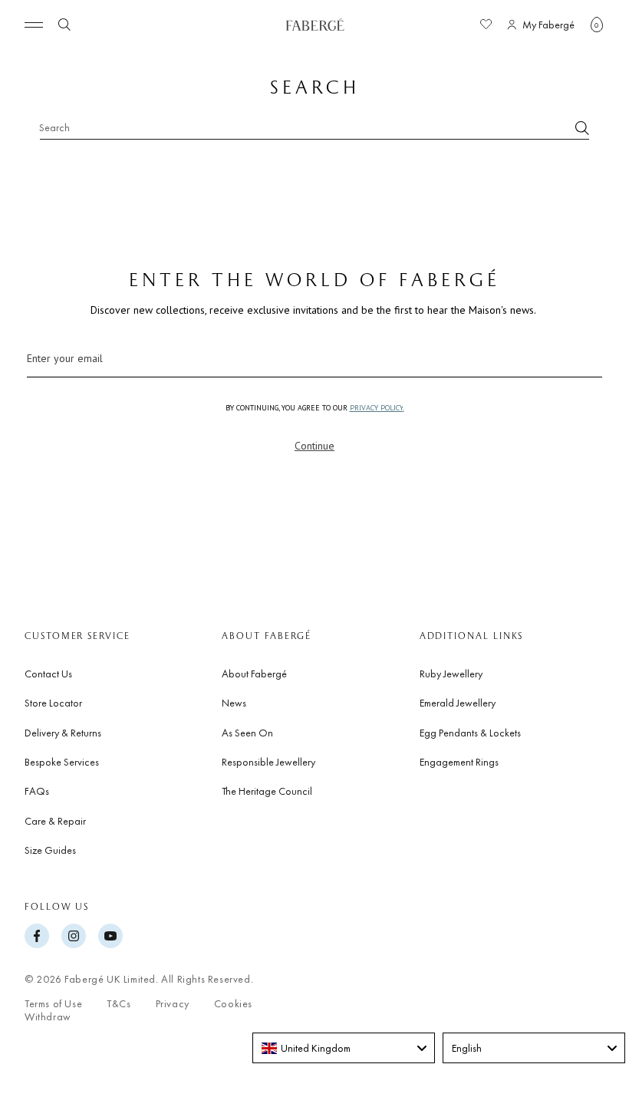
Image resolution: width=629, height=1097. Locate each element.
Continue (314, 446)
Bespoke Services (62, 762)
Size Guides (50, 850)
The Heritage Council (267, 791)
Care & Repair (55, 821)
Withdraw (48, 1016)
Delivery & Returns (63, 733)
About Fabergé (254, 673)
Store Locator (53, 703)
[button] (596, 24)
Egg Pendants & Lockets (470, 733)
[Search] (582, 128)
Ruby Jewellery (451, 673)
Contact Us (48, 673)
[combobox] (314, 127)
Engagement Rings (459, 762)
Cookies (233, 1003)
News (234, 703)
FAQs (37, 791)
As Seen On (247, 733)
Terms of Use (53, 1003)
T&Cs (118, 1003)
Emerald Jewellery (458, 703)
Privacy (172, 1003)
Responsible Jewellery (268, 762)
